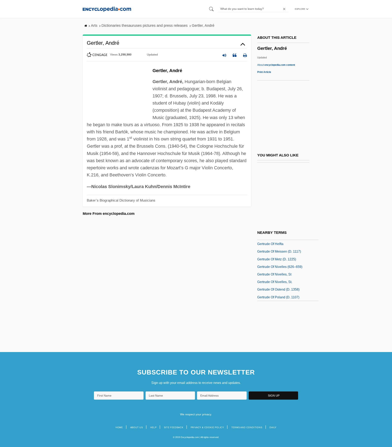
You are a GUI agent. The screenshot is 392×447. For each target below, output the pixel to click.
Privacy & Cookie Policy (207, 427)
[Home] (107, 8)
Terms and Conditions (246, 427)
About (276, 65)
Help (153, 427)
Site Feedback (173, 427)
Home (119, 427)
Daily (273, 427)
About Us (136, 427)
